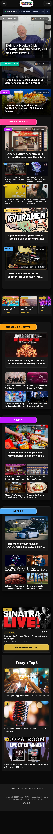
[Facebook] (24, 803)
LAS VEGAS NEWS (9, 18)
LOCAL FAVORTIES (12, 210)
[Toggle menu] (4, 3)
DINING (5, 92)
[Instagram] (28, 803)
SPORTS (8, 249)
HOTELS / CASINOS (10, 64)
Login (47, 3)
